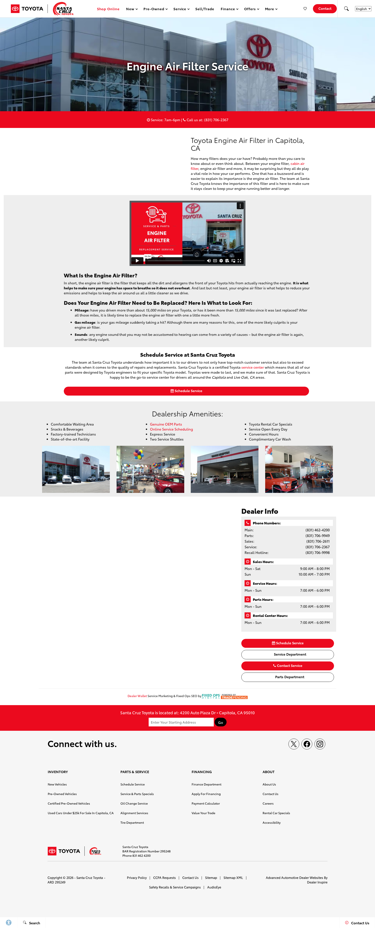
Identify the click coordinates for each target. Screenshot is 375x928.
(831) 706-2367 (318, 546)
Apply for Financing (206, 794)
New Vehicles (57, 784)
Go (220, 722)
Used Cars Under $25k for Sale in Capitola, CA (81, 813)
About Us (269, 784)
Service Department (289, 653)
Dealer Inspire (317, 882)
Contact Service (289, 665)
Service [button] (179, 9)
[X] (293, 744)
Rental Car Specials (276, 813)
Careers (268, 803)
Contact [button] (324, 8)
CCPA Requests (164, 877)
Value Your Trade (203, 813)
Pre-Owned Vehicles (62, 794)
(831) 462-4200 (318, 529)
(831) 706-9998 (318, 552)
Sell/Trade (204, 8)
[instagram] (319, 744)
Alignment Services (134, 813)
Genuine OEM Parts (166, 423)
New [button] (131, 9)
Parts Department (289, 676)
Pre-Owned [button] (153, 9)
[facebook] (306, 744)
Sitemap (211, 877)
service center (252, 367)
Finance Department (206, 784)
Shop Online (108, 8)
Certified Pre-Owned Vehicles (69, 803)
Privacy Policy (137, 877)
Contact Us (270, 794)
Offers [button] (250, 9)
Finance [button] (227, 9)
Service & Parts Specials (137, 794)
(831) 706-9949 (318, 535)
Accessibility (272, 822)
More (270, 9)
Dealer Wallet (137, 696)
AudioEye (214, 887)
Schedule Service (188, 390)
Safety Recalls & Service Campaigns (175, 887)
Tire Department (132, 822)
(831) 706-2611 (318, 541)
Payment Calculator (206, 803)
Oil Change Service (134, 803)
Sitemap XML (233, 877)
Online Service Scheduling (171, 428)
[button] (346, 8)
